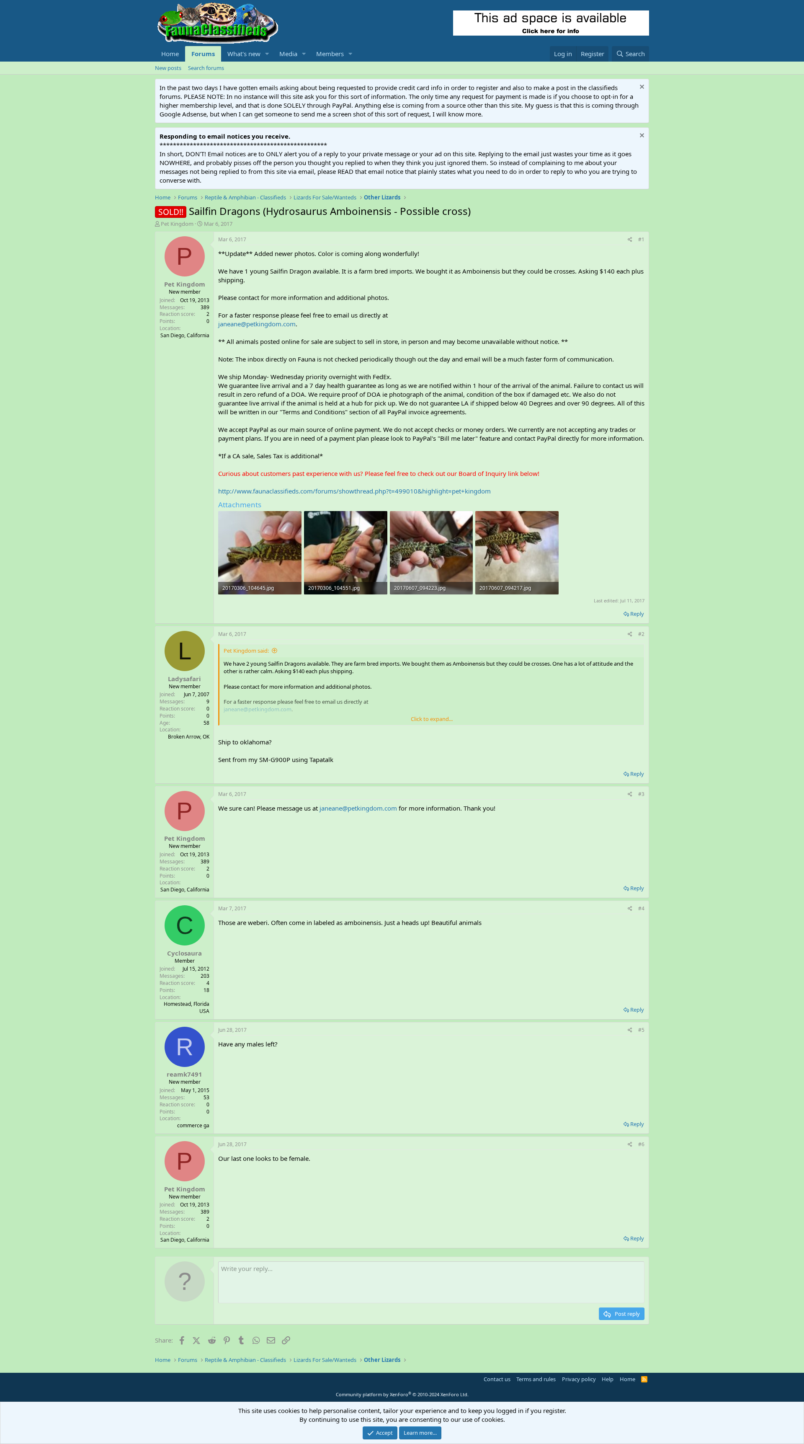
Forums (203, 53)
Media (288, 53)
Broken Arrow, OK (188, 736)
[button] (267, 54)
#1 (641, 239)
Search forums (206, 68)
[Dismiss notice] (640, 87)
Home (170, 53)
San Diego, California (184, 335)
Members (330, 53)
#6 (641, 1144)
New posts (168, 68)
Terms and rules (536, 1379)
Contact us (497, 1379)
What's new (243, 53)
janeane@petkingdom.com (257, 324)
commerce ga (193, 1125)
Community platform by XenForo (402, 1394)
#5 (641, 1029)
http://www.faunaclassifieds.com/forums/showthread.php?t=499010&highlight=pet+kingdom (354, 491)
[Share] (630, 240)
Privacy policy (579, 1379)
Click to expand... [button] (432, 719)
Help (607, 1379)
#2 (641, 634)
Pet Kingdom (177, 223)
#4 (641, 908)
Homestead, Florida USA (186, 1007)
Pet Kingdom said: (246, 650)
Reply (637, 613)
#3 (641, 794)
